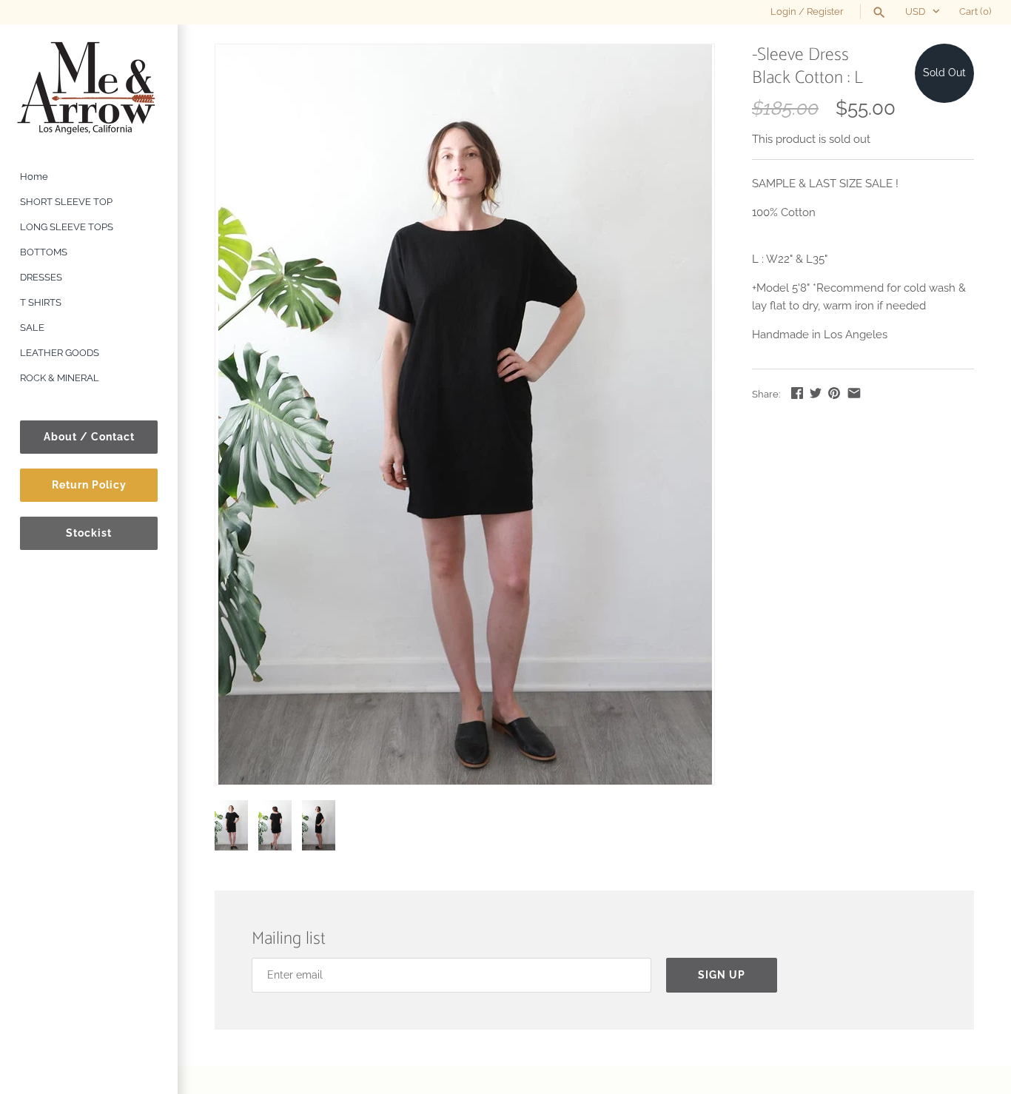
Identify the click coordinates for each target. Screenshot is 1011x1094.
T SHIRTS (40, 302)
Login (783, 11)
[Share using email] (854, 393)
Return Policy (89, 485)
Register (825, 11)
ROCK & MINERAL (59, 377)
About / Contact (89, 437)
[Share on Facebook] (797, 393)
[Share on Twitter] (816, 393)
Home (34, 176)
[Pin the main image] (834, 393)
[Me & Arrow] (89, 87)
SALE (32, 327)
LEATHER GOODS (59, 352)
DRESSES (41, 277)
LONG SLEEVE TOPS (66, 226)
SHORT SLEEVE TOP (66, 201)
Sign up (721, 975)
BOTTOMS (43, 252)
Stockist (89, 533)
